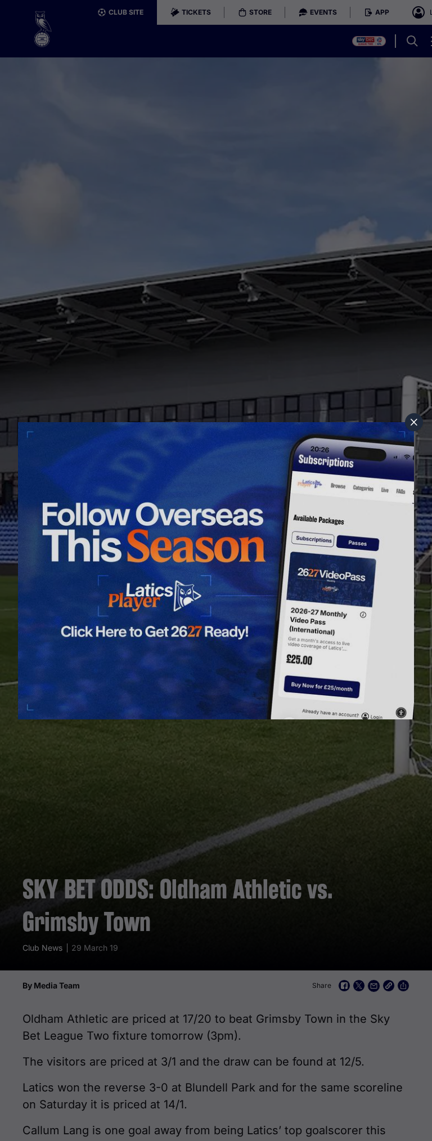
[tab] (414, 422)
